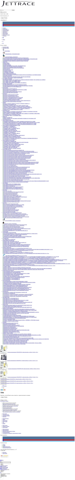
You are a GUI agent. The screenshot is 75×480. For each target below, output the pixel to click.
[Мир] (4, 444)
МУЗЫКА (4, 322)
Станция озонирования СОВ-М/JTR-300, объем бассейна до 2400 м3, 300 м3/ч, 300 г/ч (17, 381)
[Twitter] (2, 389)
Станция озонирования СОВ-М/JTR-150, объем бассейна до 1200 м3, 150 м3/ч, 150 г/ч (17, 383)
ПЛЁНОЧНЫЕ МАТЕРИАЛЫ (8, 240)
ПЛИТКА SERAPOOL (7, 247)
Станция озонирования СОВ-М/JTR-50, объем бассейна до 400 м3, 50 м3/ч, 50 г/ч (16, 379)
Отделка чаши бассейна (7, 407)
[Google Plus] (4, 389)
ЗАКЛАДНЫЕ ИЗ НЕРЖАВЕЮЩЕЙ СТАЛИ (11, 125)
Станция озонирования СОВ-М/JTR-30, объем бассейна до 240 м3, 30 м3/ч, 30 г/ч (22, 352)
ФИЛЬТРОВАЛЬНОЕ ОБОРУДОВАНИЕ (10, 323)
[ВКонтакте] (1, 389)
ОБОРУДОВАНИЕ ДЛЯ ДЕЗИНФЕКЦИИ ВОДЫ (12, 212)
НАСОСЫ (5, 202)
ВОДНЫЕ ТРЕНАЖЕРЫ (7, 83)
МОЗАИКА (5, 189)
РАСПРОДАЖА (6, 47)
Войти (2, 464)
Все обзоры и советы (4, 401)
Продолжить (3, 474)
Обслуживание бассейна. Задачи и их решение (11, 411)
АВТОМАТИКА (6, 48)
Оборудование (5, 32)
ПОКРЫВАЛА (5, 291)
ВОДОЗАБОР (5, 87)
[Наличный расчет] (6, 446)
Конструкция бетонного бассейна (9, 403)
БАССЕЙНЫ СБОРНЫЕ (7, 78)
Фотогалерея (5, 33)
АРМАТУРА (5, 61)
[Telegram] (3, 26)
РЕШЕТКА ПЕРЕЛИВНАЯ (8, 308)
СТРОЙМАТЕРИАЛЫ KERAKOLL (9, 314)
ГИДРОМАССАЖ (6, 110)
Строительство (5, 30)
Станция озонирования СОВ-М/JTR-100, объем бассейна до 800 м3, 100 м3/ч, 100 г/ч (24, 368)
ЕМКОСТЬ (5, 116)
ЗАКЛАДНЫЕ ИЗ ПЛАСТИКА (9, 140)
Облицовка (5, 31)
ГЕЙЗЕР (4, 102)
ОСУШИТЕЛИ (5, 238)
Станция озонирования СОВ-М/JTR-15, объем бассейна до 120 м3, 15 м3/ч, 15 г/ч (22, 360)
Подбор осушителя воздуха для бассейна (10, 405)
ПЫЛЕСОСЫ (5, 304)
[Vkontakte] (3, 24)
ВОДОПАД (5, 93)
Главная (4, 27)
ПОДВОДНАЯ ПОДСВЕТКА (8, 270)
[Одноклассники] (3, 389)
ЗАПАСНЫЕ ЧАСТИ (7, 149)
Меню (4, 39)
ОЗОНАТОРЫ (5, 231)
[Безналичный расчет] (7, 447)
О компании (5, 28)
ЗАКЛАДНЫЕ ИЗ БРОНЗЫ (8, 120)
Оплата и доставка (6, 34)
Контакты (4, 35)
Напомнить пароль (4, 465)
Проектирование (6, 29)
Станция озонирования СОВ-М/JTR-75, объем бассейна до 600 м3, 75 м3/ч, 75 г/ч (22, 377)
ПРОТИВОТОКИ (6, 297)
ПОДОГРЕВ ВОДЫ (6, 280)
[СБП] (4, 445)
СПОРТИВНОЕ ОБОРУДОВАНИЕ (9, 232)
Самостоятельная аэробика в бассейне (10, 409)
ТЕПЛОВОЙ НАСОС (7, 119)
